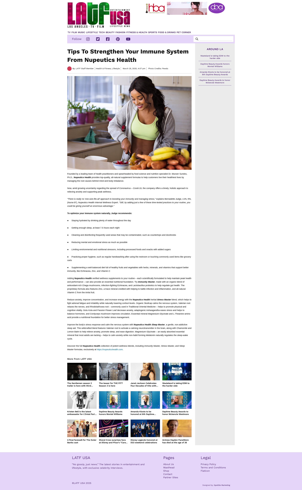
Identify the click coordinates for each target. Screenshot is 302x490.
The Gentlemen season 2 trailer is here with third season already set (79, 384)
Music (81, 32)
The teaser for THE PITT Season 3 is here (111, 384)
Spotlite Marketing (222, 485)
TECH (102, 32)
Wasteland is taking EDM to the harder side (175, 384)
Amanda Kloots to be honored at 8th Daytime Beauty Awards (142, 412)
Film (74, 32)
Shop (166, 470)
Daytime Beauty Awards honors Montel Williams (110, 412)
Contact (167, 474)
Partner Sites (170, 477)
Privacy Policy (208, 464)
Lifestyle (92, 32)
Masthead (168, 467)
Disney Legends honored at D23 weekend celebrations (144, 441)
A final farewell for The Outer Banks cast (81, 441)
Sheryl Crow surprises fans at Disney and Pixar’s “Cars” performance (113, 441)
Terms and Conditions (213, 467)
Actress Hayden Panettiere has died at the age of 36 (175, 441)
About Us (168, 464)
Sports (152, 32)
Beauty (110, 32)
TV (69, 32)
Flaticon (205, 470)
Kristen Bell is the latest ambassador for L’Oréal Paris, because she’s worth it (81, 412)
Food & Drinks (167, 32)
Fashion (120, 32)
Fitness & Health (136, 32)
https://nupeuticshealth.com (110, 349)
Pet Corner (184, 32)
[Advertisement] (187, 22)
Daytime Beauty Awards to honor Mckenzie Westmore (175, 412)
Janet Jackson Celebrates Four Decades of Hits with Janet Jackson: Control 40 (144, 384)
